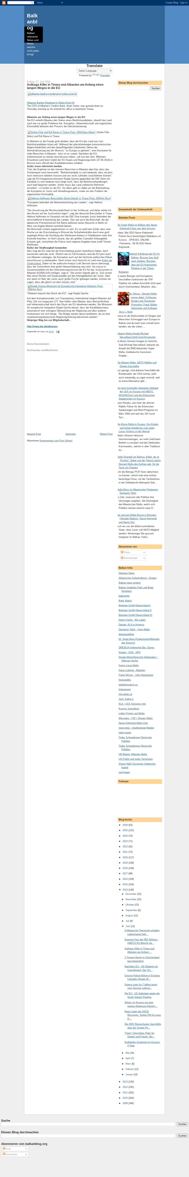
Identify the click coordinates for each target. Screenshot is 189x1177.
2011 (125, 1092)
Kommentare (130, 558)
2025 (125, 830)
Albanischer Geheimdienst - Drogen (138, 578)
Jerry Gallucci (126, 699)
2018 (125, 868)
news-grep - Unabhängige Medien (136, 727)
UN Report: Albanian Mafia (133, 754)
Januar (129, 1074)
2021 (125, 851)
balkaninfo (124, 595)
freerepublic (125, 679)
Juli (128, 921)
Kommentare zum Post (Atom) (56, 440)
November (131, 899)
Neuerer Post (34, 434)
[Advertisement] (140, 148)
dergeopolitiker (126, 634)
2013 (125, 1081)
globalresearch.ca (128, 684)
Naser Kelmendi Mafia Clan (133, 723)
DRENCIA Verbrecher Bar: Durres (136, 647)
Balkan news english (130, 582)
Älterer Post (106, 434)
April (128, 1058)
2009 (125, 1103)
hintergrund (124, 689)
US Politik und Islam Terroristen (136, 759)
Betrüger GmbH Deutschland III (135, 615)
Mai (128, 1052)
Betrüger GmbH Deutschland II (135, 610)
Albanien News (127, 573)
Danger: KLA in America (131, 624)
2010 (125, 1098)
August (130, 915)
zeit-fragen (124, 772)
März (129, 1063)
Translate (105, 75)
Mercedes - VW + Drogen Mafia (135, 718)
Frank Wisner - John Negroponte (136, 675)
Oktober (130, 904)
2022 (125, 846)
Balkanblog (32, 22)
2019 (125, 862)
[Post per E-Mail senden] (57, 332)
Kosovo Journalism (129, 708)
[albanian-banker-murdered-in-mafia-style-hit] (52, 93)
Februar (130, 1069)
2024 (125, 835)
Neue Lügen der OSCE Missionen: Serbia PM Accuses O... (143, 1015)
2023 (125, 841)
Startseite (70, 434)
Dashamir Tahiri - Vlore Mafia (134, 629)
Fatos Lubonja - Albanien (132, 670)
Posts (126, 552)
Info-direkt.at (125, 694)
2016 (125, 879)
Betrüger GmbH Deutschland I (135, 605)
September (132, 910)
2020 (125, 857)
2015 (125, 884)
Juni (128, 926)
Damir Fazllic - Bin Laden (132, 619)
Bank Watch (125, 600)
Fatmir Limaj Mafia (129, 665)
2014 (125, 889)
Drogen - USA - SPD (129, 652)
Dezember (131, 894)
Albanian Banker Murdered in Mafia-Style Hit (50, 102)
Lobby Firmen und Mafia (132, 713)
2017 (125, 873)
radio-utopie (125, 732)
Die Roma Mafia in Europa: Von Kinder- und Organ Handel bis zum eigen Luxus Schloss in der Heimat (138, 428)
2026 (125, 825)
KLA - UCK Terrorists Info (132, 703)
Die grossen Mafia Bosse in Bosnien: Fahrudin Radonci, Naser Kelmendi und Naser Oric (137, 519)
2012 (125, 1087)
